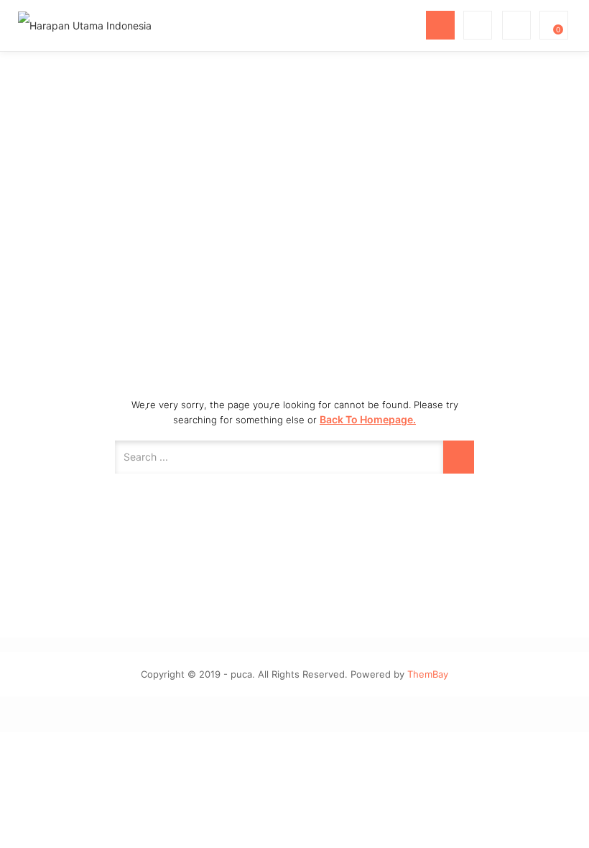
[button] (552, 25)
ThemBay (427, 674)
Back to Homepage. (368, 419)
